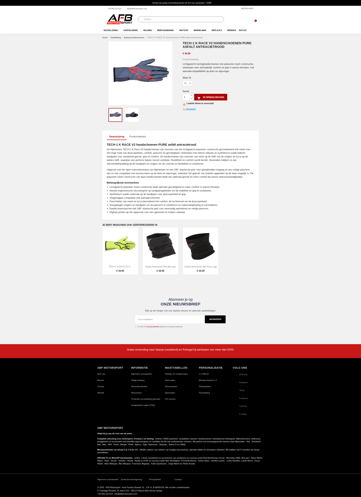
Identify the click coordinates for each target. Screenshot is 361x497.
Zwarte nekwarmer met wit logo (160, 267)
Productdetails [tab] (137, 136)
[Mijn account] (247, 19)
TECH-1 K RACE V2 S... (120, 267)
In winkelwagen (210, 98)
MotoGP (183, 30)
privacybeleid (153, 327)
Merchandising (165, 30)
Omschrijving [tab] (116, 136)
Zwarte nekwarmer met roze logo (200, 267)
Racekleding (111, 30)
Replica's (217, 30)
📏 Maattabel (189, 109)
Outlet (243, 30)
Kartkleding (131, 30)
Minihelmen (200, 30)
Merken (231, 30)
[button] (254, 19)
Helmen (147, 30)
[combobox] (181, 19)
